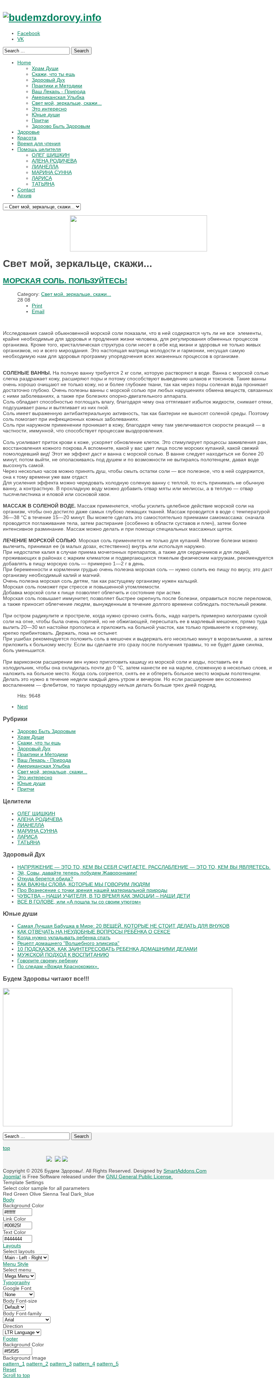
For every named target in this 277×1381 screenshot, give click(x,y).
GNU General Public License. (139, 1176)
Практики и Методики (42, 754)
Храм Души (30, 737)
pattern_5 (108, 1364)
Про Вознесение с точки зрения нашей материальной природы (92, 890)
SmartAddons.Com (185, 1171)
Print (37, 305)
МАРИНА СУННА (37, 831)
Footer (10, 1339)
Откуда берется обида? (45, 878)
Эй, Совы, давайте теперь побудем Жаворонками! (77, 873)
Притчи (25, 789)
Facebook (28, 33)
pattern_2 (37, 1364)
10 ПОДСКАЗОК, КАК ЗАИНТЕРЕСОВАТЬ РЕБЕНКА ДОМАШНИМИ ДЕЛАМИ (107, 949)
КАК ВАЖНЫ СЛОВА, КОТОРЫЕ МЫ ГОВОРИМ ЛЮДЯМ (83, 884)
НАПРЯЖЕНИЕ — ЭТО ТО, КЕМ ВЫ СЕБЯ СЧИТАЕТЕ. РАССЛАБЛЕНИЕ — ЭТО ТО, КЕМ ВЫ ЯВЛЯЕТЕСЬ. (144, 867)
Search (81, 50)
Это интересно (34, 777)
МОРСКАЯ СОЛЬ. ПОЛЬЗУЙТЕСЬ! (65, 280)
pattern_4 (84, 1364)
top (6, 1148)
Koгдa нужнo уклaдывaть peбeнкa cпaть (63, 937)
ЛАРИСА (27, 837)
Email (38, 311)
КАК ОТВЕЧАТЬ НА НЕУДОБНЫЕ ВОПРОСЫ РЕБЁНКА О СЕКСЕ (93, 932)
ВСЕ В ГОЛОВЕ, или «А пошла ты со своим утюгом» (79, 902)
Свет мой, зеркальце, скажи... (76, 294)
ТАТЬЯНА (28, 842)
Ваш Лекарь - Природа (44, 760)
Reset (9, 1369)
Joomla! (12, 1176)
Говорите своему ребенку (47, 960)
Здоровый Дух (33, 748)
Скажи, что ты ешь (39, 743)
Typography (16, 1282)
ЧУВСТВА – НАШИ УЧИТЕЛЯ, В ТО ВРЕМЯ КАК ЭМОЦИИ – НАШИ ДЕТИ (103, 896)
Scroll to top (16, 1375)
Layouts (12, 1245)
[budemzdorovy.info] (52, 17)
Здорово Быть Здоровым (46, 731)
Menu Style (15, 1264)
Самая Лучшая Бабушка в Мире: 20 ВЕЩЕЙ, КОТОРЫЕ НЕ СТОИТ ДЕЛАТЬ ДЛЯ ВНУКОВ (123, 926)
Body (8, 1200)
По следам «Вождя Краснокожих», (58, 966)
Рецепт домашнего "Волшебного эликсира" (68, 943)
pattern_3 (61, 1364)
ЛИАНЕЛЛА (30, 825)
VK (20, 39)
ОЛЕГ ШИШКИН (36, 813)
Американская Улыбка (43, 766)
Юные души (31, 783)
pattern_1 (14, 1364)
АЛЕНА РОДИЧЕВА (39, 819)
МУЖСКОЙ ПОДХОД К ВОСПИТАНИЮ (63, 955)
